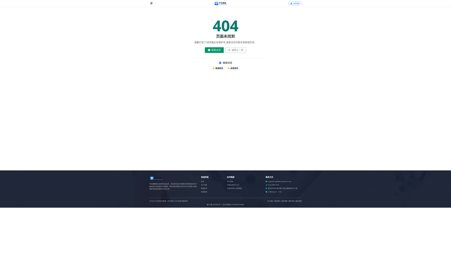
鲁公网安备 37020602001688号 (233, 205)
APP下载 (204, 185)
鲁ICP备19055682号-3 (214, 205)
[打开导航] (151, 3)
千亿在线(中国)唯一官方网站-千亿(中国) (168, 201)
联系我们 (277, 201)
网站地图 (298, 201)
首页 (202, 182)
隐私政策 (284, 201)
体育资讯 (234, 68)
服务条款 (291, 201)
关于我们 (270, 201)
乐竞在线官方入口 (233, 185)
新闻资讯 (219, 68)
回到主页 (216, 50)
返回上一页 (237, 50)
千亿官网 (230, 182)
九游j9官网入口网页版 (234, 188)
